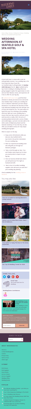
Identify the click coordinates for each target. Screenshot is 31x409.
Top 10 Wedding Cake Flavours (12, 394)
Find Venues (5, 368)
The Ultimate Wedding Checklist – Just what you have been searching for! (16, 389)
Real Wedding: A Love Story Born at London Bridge (21, 302)
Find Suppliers (5, 370)
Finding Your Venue (20, 52)
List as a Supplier (6, 376)
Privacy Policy (5, 355)
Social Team (14, 280)
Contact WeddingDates (8, 351)
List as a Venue (6, 374)
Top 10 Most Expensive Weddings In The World (16, 392)
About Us (4, 349)
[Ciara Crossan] (5, 296)
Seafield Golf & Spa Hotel (10, 98)
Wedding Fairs (5, 53)
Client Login (5, 359)
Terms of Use (5, 357)
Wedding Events (6, 380)
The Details (7, 301)
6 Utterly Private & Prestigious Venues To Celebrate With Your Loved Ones (14, 400)
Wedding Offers (6, 378)
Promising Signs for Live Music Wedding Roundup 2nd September (14, 404)
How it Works (5, 372)
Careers (4, 353)
